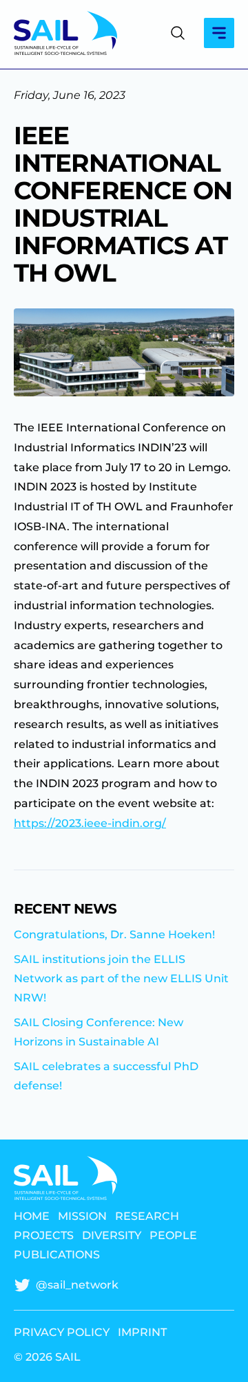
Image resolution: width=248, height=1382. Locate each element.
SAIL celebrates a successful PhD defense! (106, 1076)
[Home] (65, 33)
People (173, 1235)
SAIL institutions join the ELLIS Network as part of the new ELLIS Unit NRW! (121, 978)
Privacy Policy (62, 1332)
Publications (57, 1254)
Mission (82, 1216)
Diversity (111, 1235)
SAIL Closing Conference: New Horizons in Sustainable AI (98, 1032)
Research (147, 1216)
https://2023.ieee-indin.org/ (90, 823)
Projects (44, 1235)
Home (32, 1216)
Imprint (142, 1332)
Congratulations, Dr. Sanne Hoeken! (114, 934)
